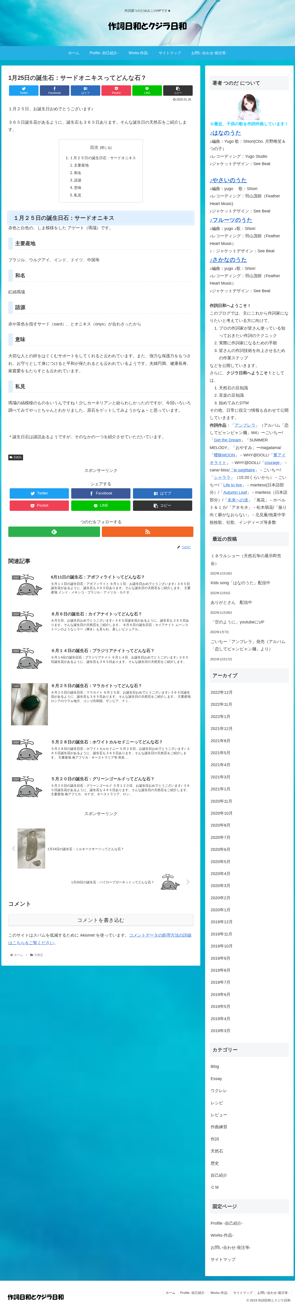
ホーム (170, 1293)
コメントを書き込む (100, 920)
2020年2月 (220, 898)
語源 (77, 180)
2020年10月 (222, 813)
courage (272, 462)
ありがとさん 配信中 (231, 602)
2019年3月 (220, 1030)
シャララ (222, 477)
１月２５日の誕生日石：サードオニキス (103, 158)
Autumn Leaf (235, 492)
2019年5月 (220, 1006)
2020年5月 (220, 861)
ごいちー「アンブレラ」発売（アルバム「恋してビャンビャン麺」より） (248, 645)
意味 (77, 187)
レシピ (217, 1103)
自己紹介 (219, 1175)
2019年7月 (220, 982)
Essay (216, 1078)
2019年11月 (221, 934)
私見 (77, 195)
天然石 (17, 457)
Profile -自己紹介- (227, 1223)
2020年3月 (220, 885)
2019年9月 (220, 958)
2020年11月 (221, 801)
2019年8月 (220, 970)
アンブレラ (245, 425)
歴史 (215, 1163)
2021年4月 (220, 764)
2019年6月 (220, 994)
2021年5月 (220, 752)
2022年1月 (220, 716)
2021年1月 (220, 789)
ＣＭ (215, 1187)
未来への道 (237, 500)
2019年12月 (222, 922)
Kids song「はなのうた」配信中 (240, 583)
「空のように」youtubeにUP (237, 622)
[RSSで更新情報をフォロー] (147, 532)
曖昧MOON (224, 455)
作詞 (215, 1139)
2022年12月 (222, 692)
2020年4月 (220, 873)
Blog (215, 1066)
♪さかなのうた (228, 259)
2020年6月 (220, 849)
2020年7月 (220, 837)
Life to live (232, 485)
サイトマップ (223, 1259)
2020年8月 (220, 825)
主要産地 (81, 165)
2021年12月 (222, 728)
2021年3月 (220, 777)
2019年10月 (222, 946)
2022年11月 (221, 704)
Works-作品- (222, 1235)
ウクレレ (219, 1090)
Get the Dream (227, 440)
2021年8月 (220, 740)
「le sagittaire (242, 470)
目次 (94, 147)
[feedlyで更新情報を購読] (54, 532)
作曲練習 (219, 1127)
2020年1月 (220, 910)
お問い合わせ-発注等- (231, 1247)
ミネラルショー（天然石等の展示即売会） (246, 560)
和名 (77, 173)
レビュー (219, 1115)
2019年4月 (220, 1018)
